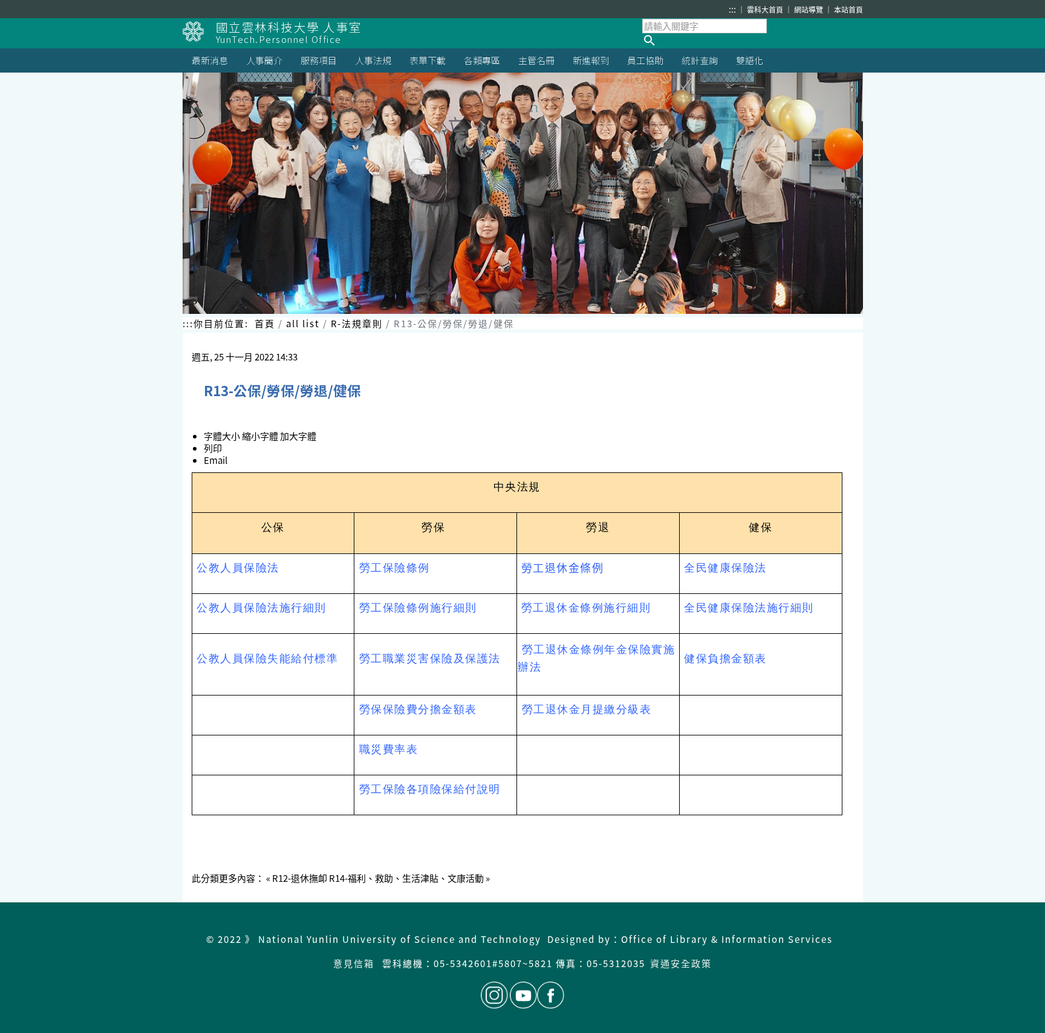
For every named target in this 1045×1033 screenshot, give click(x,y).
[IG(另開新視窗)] (494, 995)
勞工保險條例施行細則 (418, 608)
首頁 (265, 323)
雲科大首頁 (766, 9)
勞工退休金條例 (562, 567)
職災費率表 (388, 749)
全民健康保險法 (725, 568)
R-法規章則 (357, 323)
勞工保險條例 (394, 568)
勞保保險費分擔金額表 (418, 709)
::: (732, 9)
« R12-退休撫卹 (296, 878)
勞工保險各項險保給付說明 (430, 789)
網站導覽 (809, 9)
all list (303, 323)
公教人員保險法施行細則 (262, 608)
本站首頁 (848, 9)
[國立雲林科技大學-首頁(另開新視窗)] (199, 31)
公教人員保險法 (238, 568)
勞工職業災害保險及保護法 (430, 659)
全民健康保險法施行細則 (749, 608)
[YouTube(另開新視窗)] (523, 995)
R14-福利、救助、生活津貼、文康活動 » (409, 878)
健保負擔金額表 (725, 659)
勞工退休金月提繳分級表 (587, 709)
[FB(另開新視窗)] (550, 995)
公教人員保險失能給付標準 (267, 659)
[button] (752, 40)
